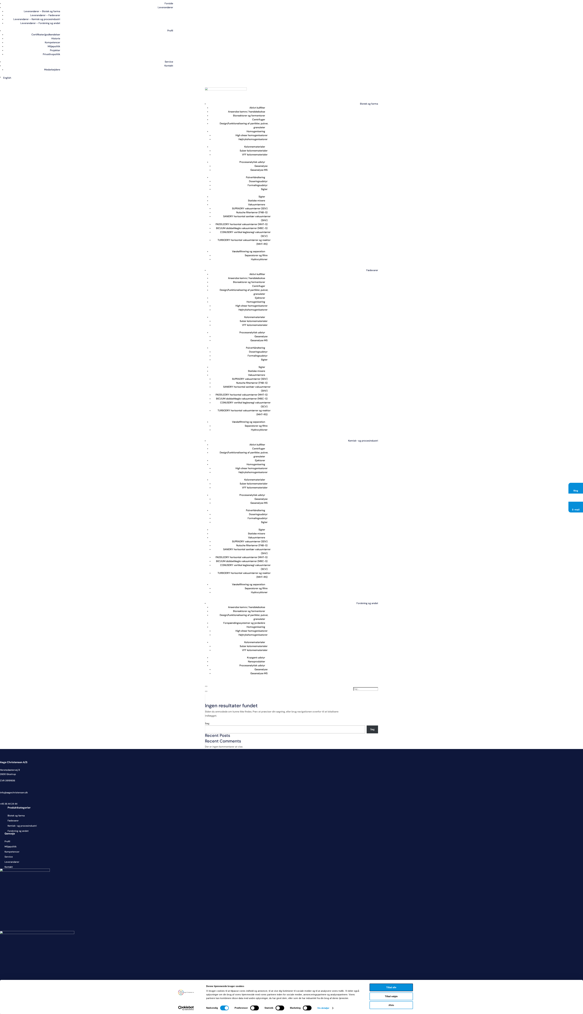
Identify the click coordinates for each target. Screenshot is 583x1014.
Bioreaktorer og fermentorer (249, 115)
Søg (207, 723)
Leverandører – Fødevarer (45, 15)
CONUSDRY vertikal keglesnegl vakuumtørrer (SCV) (245, 234)
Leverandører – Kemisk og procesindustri (36, 19)
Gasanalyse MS (259, 170)
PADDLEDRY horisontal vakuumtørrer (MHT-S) (242, 224)
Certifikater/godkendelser (45, 34)
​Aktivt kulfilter (257, 107)
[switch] (254, 1008)
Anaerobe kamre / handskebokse (246, 111)
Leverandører (165, 7)
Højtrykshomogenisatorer (253, 139)
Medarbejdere (52, 69)
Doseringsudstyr (258, 181)
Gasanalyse (261, 166)
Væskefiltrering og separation (248, 251)
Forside (169, 3)
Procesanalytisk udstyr (252, 162)
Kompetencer (52, 42)
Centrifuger (258, 119)
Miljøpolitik (54, 46)
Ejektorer (260, 297)
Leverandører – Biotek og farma (42, 11)
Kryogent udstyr (256, 657)
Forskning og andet (367, 603)
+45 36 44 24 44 (8, 803)
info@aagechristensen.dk (14, 792)
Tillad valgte (391, 996)
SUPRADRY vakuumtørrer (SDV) (250, 208)
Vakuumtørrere (256, 204)
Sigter (264, 189)
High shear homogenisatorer (251, 135)
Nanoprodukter (256, 661)
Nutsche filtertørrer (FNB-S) (252, 212)
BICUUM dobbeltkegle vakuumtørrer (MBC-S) (242, 228)
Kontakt (168, 65)
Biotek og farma (369, 103)
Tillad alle (391, 987)
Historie (55, 38)
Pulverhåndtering (255, 177)
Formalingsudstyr (258, 185)
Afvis (391, 1005)
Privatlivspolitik (51, 54)
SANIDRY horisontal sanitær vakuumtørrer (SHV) (247, 218)
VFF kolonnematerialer (255, 154)
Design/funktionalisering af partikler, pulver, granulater (244, 125)
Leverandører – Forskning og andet (40, 23)
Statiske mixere (256, 200)
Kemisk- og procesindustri (363, 440)
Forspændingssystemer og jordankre (244, 623)
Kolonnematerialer (254, 146)
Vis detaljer (323, 1008)
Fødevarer (372, 270)
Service (169, 61)
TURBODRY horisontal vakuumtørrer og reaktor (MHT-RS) (244, 242)
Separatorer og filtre (256, 255)
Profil (170, 30)
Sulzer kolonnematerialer (254, 150)
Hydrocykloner (259, 259)
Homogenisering (256, 131)
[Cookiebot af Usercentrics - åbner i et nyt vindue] (186, 1008)
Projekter (55, 50)
